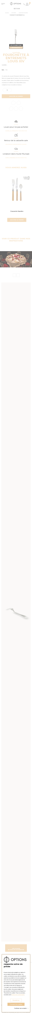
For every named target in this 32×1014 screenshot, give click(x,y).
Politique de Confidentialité (17, 994)
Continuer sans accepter (21, 1008)
